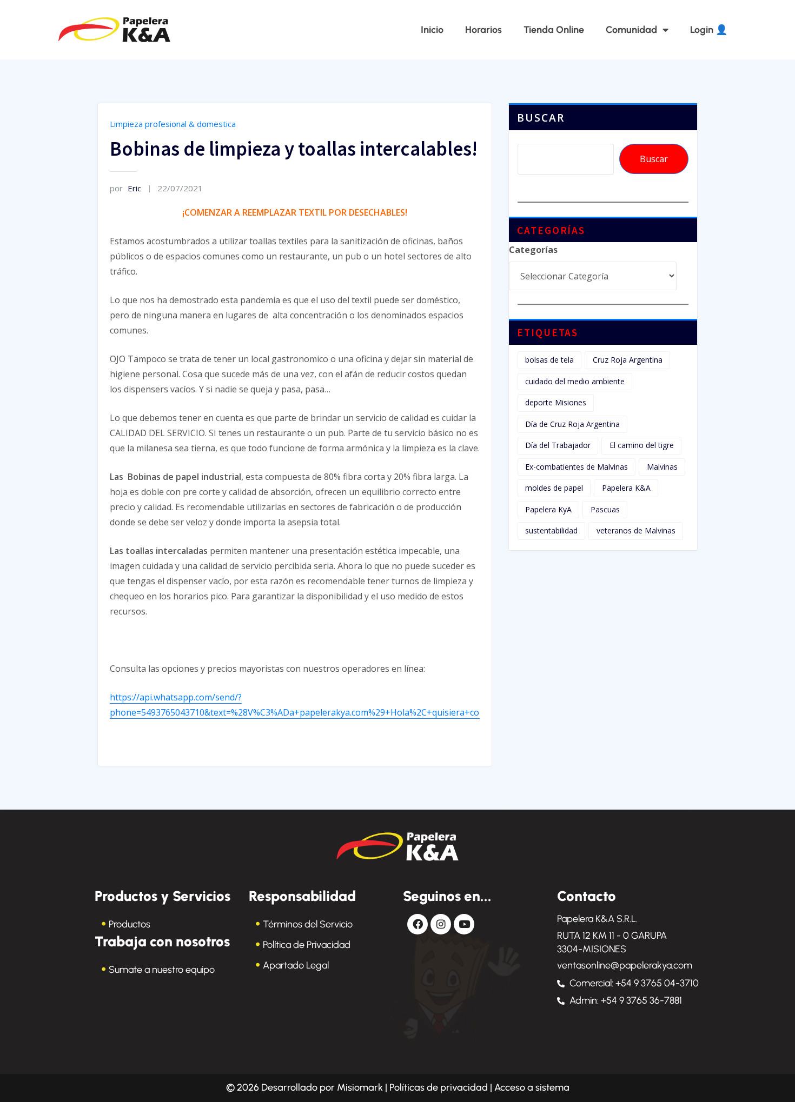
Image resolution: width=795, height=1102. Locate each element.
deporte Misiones (555, 402)
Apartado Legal (296, 965)
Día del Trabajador (558, 445)
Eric (125, 188)
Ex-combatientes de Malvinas (576, 467)
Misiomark (361, 1087)
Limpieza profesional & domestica (173, 123)
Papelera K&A (626, 488)
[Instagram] (440, 924)
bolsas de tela (549, 360)
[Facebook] (417, 924)
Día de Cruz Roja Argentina (572, 424)
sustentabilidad (551, 530)
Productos (129, 924)
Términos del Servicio (308, 924)
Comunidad (631, 30)
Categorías (533, 250)
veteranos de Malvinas (636, 530)
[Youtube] (464, 924)
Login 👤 (708, 30)
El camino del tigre (642, 445)
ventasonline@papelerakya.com (624, 965)
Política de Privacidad (306, 945)
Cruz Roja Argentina (627, 360)
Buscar (541, 117)
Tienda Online (554, 30)
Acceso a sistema (531, 1087)
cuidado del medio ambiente (575, 381)
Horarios (483, 30)
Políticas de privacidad (438, 1087)
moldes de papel (554, 488)
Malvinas (662, 467)
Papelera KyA (548, 509)
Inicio (432, 30)
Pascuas (605, 509)
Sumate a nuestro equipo (162, 970)
